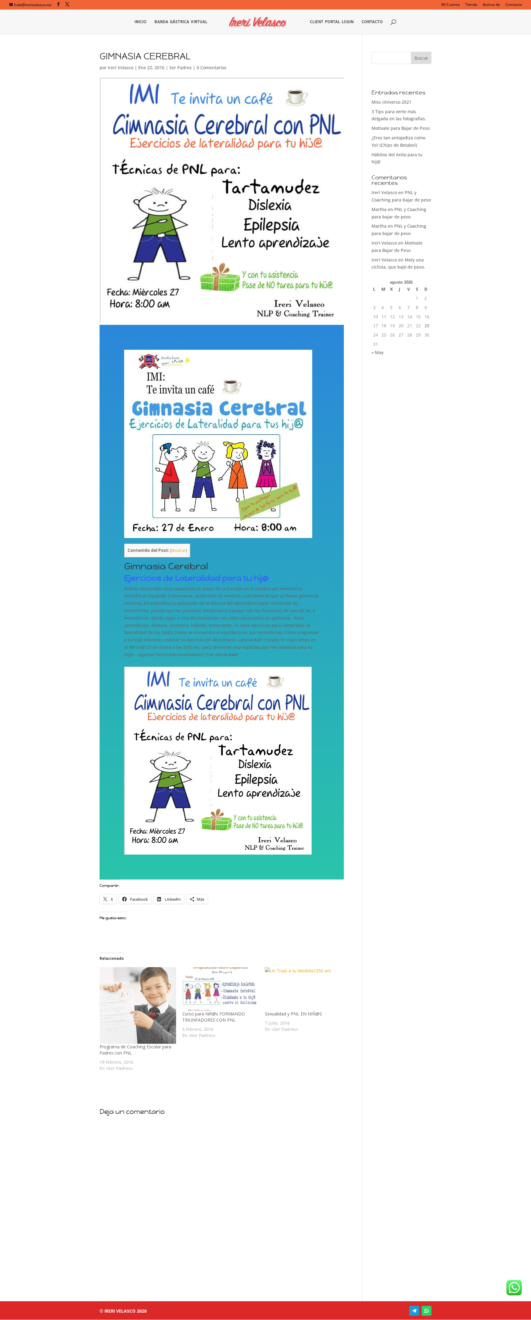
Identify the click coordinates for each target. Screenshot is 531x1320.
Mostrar (178, 550)
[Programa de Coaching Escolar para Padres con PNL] (138, 1005)
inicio (141, 22)
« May (378, 352)
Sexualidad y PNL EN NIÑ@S (293, 1014)
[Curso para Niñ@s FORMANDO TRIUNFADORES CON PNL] (220, 989)
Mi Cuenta (450, 5)
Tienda (471, 5)
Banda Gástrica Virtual (181, 22)
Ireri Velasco (120, 67)
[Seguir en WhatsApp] (426, 1311)
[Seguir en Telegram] (414, 1311)
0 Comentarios (211, 67)
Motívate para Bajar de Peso (401, 128)
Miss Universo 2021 (391, 102)
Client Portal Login (332, 22)
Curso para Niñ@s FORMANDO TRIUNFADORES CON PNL (213, 1017)
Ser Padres (180, 67)
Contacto (513, 5)
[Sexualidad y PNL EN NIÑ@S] (303, 989)
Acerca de (491, 5)
